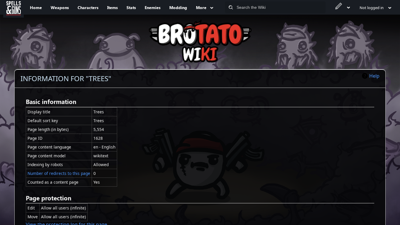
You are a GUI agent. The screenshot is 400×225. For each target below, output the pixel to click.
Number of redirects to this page (59, 173)
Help (374, 76)
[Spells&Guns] (13, 7)
